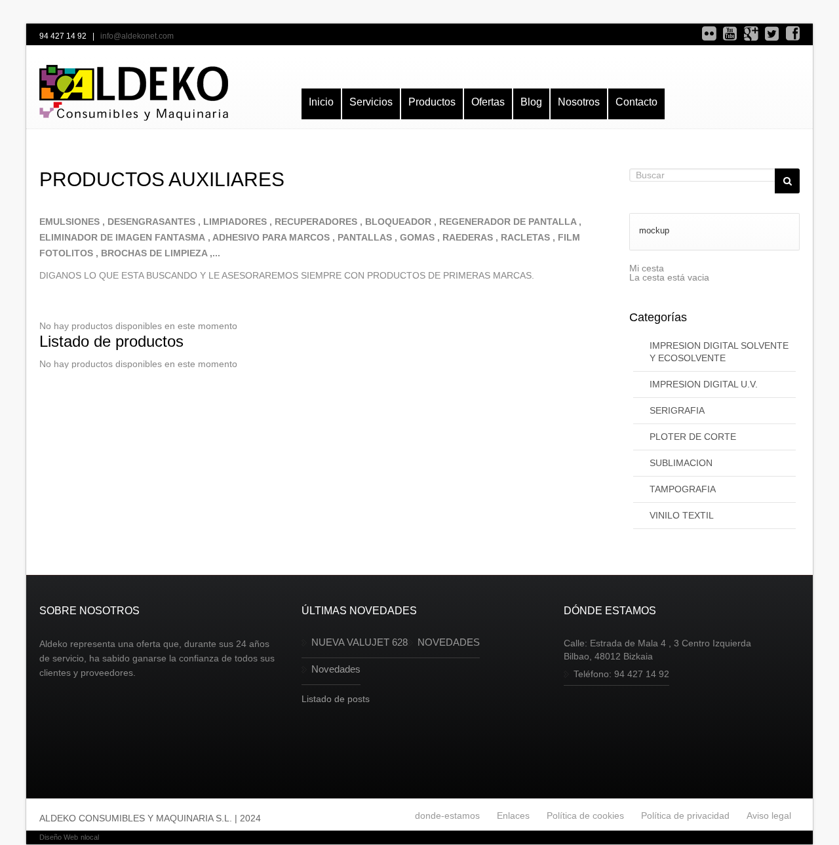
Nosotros (579, 102)
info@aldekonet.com (137, 36)
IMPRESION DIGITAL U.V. (704, 384)
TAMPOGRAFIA (683, 489)
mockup (654, 230)
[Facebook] (793, 33)
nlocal (90, 837)
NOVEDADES (449, 642)
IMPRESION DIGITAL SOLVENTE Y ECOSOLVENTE (719, 351)
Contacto (636, 102)
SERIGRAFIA (677, 410)
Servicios (371, 102)
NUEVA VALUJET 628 (359, 642)
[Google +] (751, 33)
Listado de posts (336, 699)
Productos (432, 102)
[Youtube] (730, 33)
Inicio (321, 102)
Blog (531, 102)
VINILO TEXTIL (682, 515)
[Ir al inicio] (133, 92)
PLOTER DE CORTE (693, 436)
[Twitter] (772, 33)
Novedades (336, 669)
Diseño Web (58, 837)
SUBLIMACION (681, 463)
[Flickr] (709, 33)
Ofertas (488, 102)
